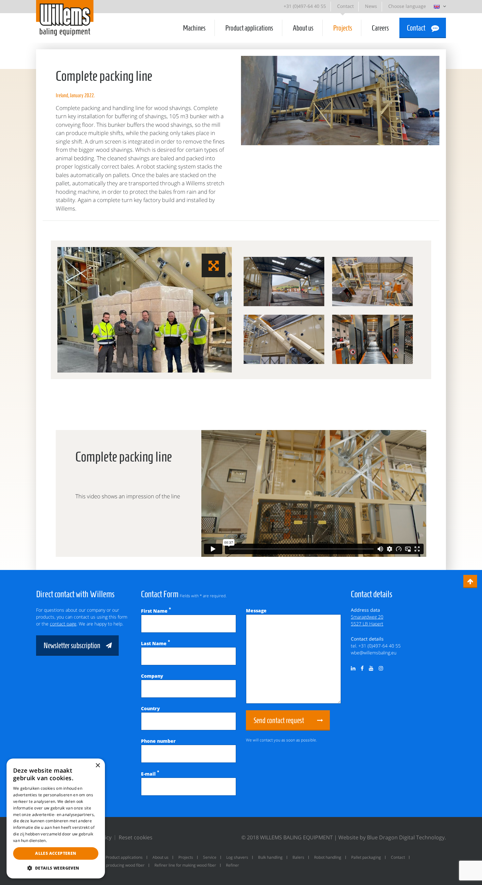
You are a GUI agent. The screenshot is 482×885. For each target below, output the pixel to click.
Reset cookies (135, 837)
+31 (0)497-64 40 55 (305, 6)
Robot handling (327, 857)
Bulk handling (270, 857)
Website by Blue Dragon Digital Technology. (392, 837)
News (371, 6)
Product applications (249, 28)
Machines (194, 28)
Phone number (158, 741)
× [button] (97, 765)
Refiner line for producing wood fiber (111, 865)
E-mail (150, 774)
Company (152, 676)
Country (150, 708)
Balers (298, 857)
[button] (55, 868)
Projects (342, 28)
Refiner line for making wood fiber (185, 865)
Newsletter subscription (72, 645)
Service (209, 857)
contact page (63, 624)
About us (303, 28)
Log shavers (237, 857)
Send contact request (278, 720)
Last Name (155, 643)
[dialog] (56, 818)
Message (256, 610)
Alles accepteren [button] (55, 853)
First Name (156, 611)
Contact (345, 6)
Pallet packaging (366, 857)
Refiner (232, 865)
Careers (380, 28)
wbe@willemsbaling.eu (373, 652)
